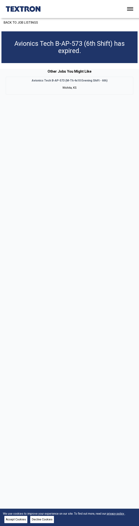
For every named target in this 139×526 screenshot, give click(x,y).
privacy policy (116, 513)
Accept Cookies (16, 519)
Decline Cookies (42, 519)
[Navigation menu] (130, 9)
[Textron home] (23, 9)
